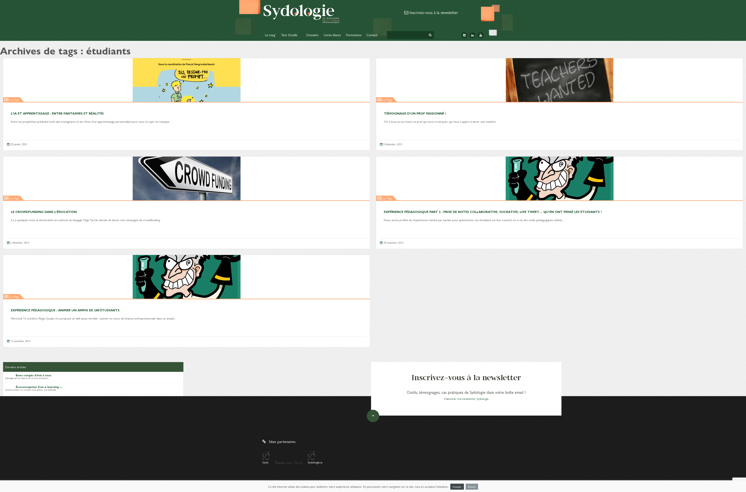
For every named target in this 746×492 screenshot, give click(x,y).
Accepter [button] (457, 486)
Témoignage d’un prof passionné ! (415, 113)
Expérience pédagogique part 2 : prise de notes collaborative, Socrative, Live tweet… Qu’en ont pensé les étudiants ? (493, 211)
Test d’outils (289, 34)
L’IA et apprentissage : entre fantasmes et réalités (57, 113)
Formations (353, 34)
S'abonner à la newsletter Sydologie (466, 398)
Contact (372, 34)
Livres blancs (332, 34)
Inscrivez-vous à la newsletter (433, 12)
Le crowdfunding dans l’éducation (44, 211)
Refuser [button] (472, 486)
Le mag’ (270, 34)
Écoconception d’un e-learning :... (39, 387)
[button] (430, 34)
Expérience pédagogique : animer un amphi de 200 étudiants (65, 310)
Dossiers (312, 34)
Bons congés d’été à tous (33, 375)
